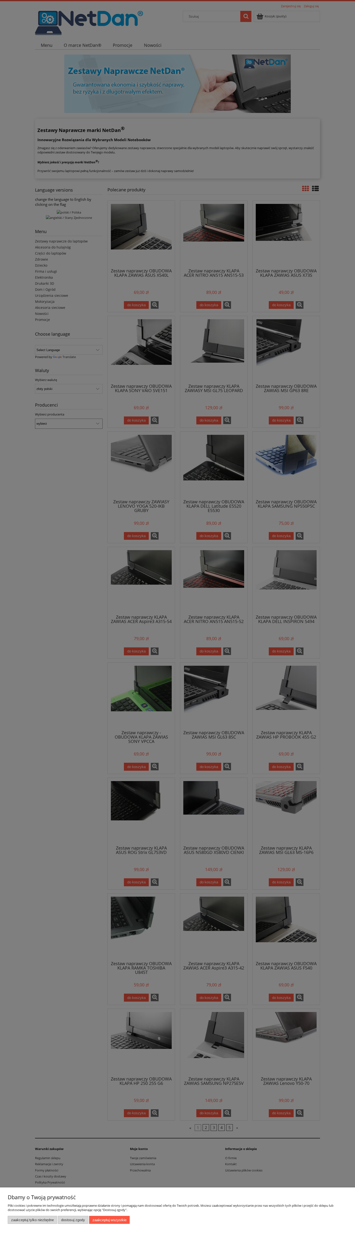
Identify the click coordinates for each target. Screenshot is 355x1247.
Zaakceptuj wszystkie (109, 1220)
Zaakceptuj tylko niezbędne (32, 1220)
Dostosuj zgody (73, 1220)
